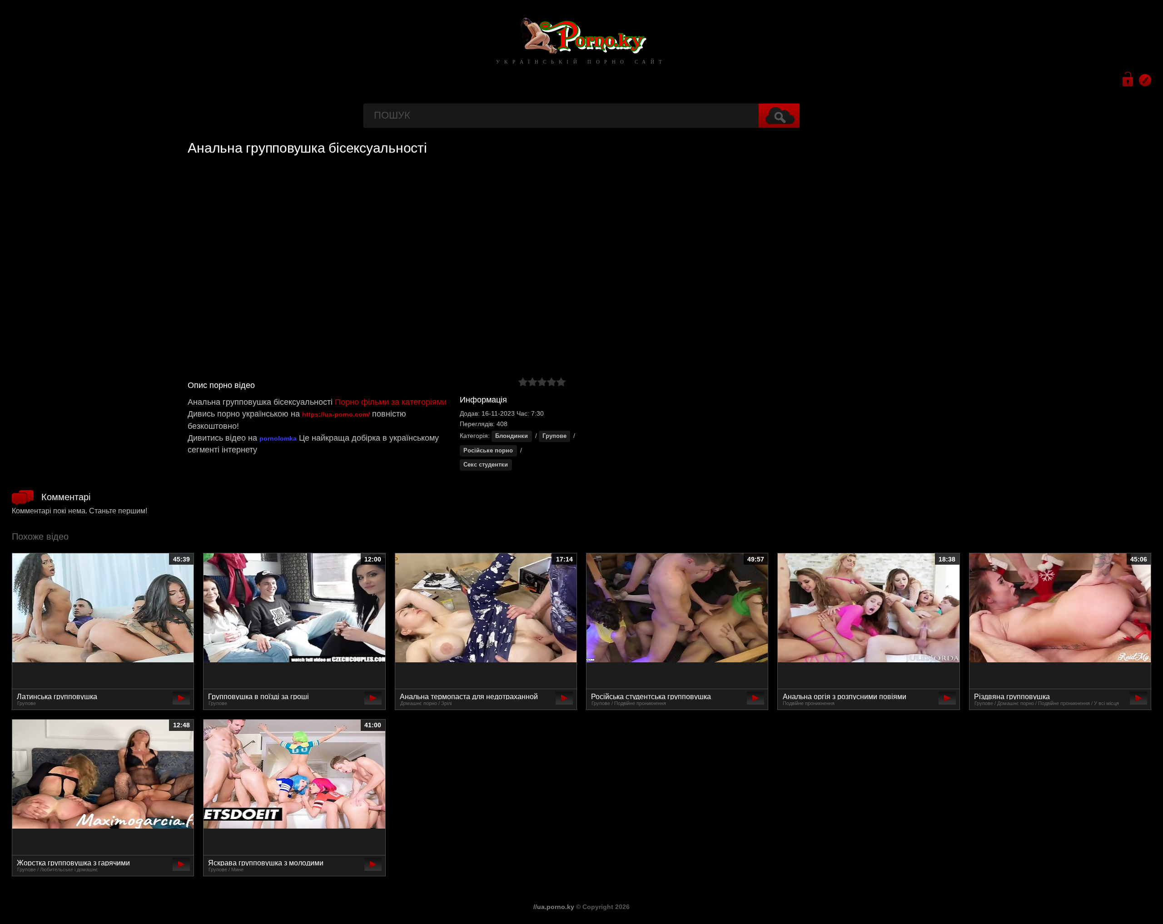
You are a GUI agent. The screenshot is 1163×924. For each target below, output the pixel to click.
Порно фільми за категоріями (391, 402)
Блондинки (511, 436)
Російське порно (488, 450)
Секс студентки (485, 465)
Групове (554, 436)
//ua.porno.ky (553, 906)
